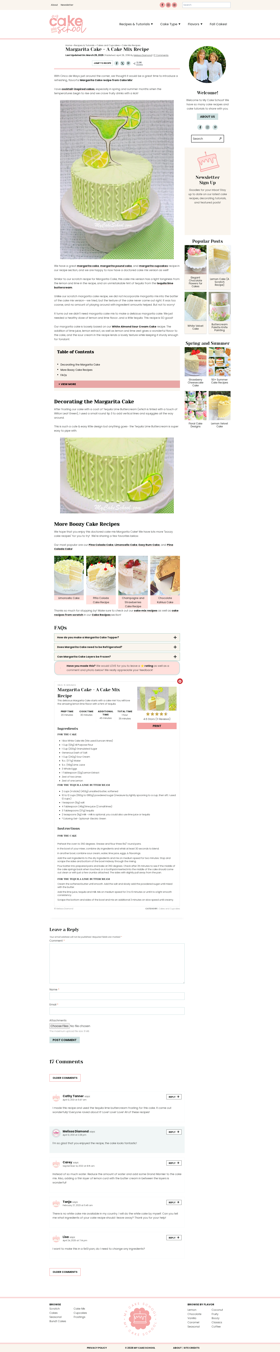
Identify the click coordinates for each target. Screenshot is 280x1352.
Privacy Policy (97, 1348)
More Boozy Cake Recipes (76, 370)
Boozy (215, 1318)
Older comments (65, 1078)
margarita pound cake (116, 266)
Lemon (192, 1310)
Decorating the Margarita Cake (80, 364)
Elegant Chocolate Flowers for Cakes (195, 282)
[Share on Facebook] (116, 63)
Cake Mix (79, 1308)
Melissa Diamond (143, 55)
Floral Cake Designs (195, 425)
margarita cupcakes (153, 266)
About (54, 5)
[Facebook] (162, 5)
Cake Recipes (101, 615)
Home (68, 45)
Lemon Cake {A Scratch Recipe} (219, 282)
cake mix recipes (145, 610)
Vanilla (192, 1318)
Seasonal (55, 1317)
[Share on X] (122, 63)
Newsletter (67, 5)
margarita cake (88, 266)
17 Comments (161, 55)
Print (157, 726)
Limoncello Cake (126, 545)
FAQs (64, 375)
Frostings (79, 1317)
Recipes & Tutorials (84, 45)
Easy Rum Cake (149, 545)
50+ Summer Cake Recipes (219, 381)
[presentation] (195, 259)
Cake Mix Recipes (131, 45)
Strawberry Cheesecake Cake (195, 382)
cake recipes (214, 104)
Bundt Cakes (57, 1321)
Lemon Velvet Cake (219, 425)
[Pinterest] (174, 5)
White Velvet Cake (195, 327)
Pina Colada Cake (101, 545)
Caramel (193, 1322)
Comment (57, 940)
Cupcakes (80, 1313)
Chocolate (194, 1314)
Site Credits (192, 1348)
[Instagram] (168, 5)
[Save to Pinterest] (128, 63)
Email (53, 1004)
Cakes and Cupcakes (108, 45)
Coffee (216, 1326)
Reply (172, 1096)
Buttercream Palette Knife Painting (220, 327)
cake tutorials (196, 108)
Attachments (57, 1020)
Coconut (217, 1310)
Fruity (215, 1314)
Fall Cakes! (218, 24)
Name (54, 989)
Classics (217, 1322)
